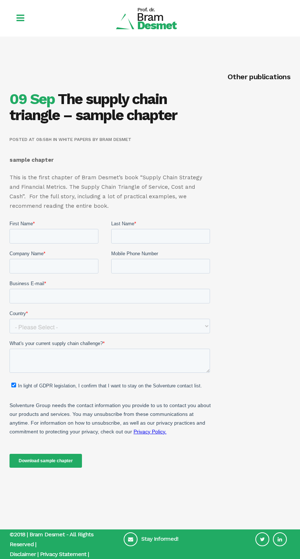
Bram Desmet (115, 139)
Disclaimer (23, 554)
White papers (75, 139)
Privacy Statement (63, 554)
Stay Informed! (159, 538)
